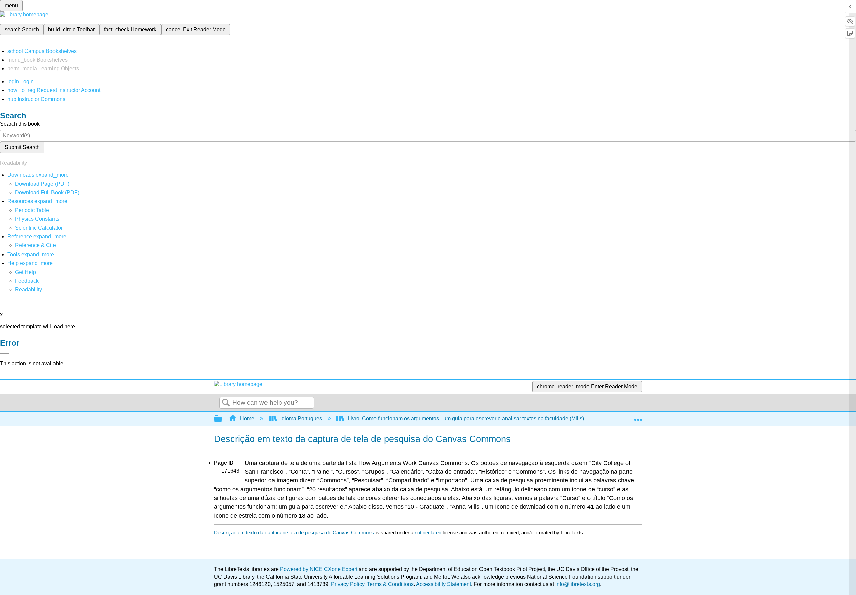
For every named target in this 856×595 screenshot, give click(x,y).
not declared (429, 532)
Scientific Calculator (39, 228)
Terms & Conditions (390, 584)
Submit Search (22, 147)
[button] (27, 281)
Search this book (20, 124)
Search (226, 403)
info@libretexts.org (577, 584)
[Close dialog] (4, 353)
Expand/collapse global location (638, 417)
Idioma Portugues (301, 418)
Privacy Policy (347, 584)
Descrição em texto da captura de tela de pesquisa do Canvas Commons (294, 532)
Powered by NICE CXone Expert (319, 569)
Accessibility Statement (443, 584)
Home (247, 418)
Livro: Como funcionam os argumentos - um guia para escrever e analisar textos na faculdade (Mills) (465, 418)
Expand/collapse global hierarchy (222, 418)
